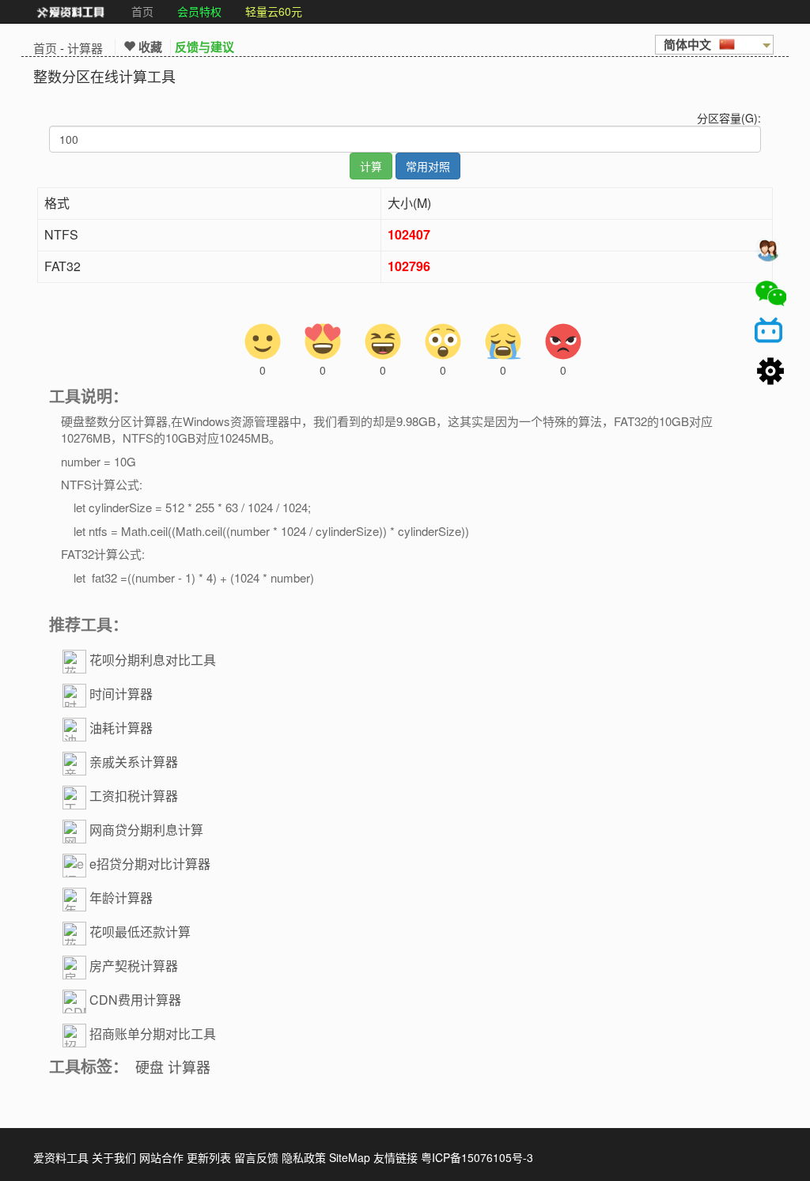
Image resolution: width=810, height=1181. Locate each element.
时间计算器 (121, 694)
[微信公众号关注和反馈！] (770, 293)
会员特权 (199, 11)
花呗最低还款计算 (140, 932)
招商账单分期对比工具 (152, 1033)
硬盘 (149, 1066)
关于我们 (114, 1157)
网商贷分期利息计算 (146, 830)
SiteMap (349, 1157)
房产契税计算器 (133, 965)
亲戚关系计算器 (133, 762)
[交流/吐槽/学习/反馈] (770, 253)
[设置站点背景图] (770, 372)
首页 (142, 11)
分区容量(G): (729, 118)
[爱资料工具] (70, 12)
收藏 (148, 46)
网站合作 (161, 1157)
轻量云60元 (273, 11)
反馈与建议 (204, 46)
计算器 (85, 48)
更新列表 (209, 1157)
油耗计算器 (121, 728)
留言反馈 (256, 1157)
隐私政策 (304, 1157)
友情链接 (395, 1157)
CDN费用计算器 (135, 999)
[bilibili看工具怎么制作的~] (770, 332)
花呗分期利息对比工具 (152, 660)
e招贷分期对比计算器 (149, 864)
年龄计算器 (121, 898)
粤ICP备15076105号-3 (477, 1157)
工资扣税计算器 (133, 796)
